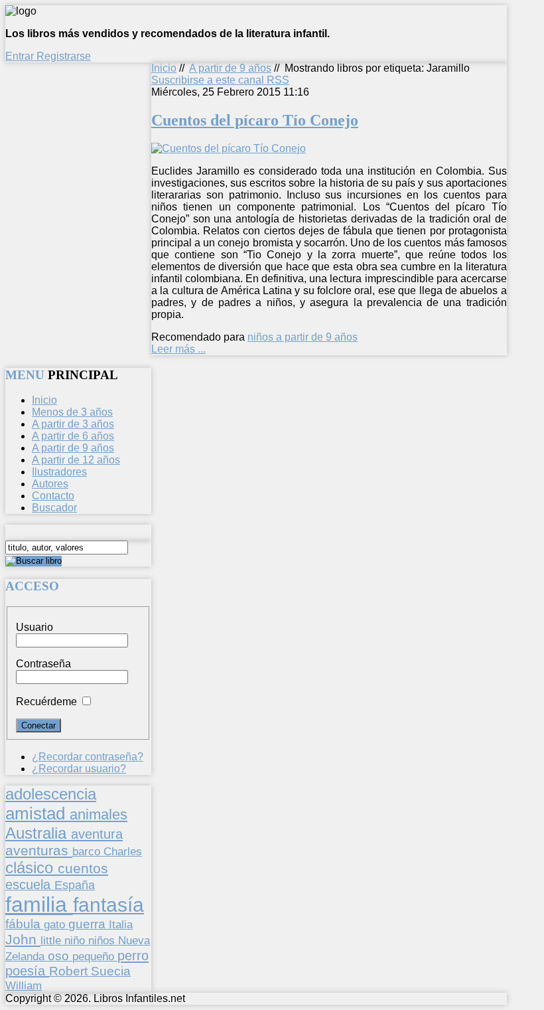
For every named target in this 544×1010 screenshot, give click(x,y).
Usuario (34, 627)
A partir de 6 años (73, 436)
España (74, 885)
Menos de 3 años (72, 412)
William (23, 985)
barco (87, 851)
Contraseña (43, 663)
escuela (29, 884)
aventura (97, 833)
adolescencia (50, 794)
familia (39, 904)
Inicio (163, 68)
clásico (31, 868)
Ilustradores (59, 471)
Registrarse (63, 56)
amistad (37, 813)
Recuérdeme (46, 701)
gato (56, 924)
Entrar (20, 56)
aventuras (38, 850)
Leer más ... (178, 349)
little (52, 940)
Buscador (54, 507)
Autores (50, 483)
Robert (70, 971)
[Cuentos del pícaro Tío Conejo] (228, 148)
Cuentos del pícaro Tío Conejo (254, 120)
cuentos (83, 868)
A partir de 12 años (76, 459)
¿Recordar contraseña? (87, 756)
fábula (24, 924)
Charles (122, 851)
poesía (27, 971)
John (22, 939)
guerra (88, 924)
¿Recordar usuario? (79, 768)
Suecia (111, 971)
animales (98, 814)
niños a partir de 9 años (302, 337)
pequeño (94, 956)
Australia (38, 833)
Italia (121, 924)
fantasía (108, 905)
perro (133, 955)
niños (103, 940)
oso (60, 956)
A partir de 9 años (230, 68)
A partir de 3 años (73, 424)
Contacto (53, 495)
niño (76, 940)
